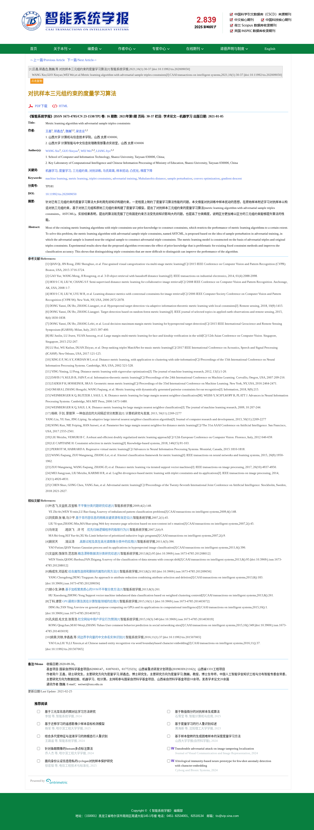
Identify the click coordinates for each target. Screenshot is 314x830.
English (270, 49)
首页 (33, 49)
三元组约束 (80, 170)
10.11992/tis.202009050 (61, 194)
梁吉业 (80, 131)
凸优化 (134, 170)
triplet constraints (100, 178)
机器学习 (51, 170)
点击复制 (36, 81)
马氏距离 (109, 170)
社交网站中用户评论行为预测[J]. (99, 619)
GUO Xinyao (70, 151)
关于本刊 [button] (60, 49)
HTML (63, 106)
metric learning (78, 178)
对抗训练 (95, 170)
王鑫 (48, 131)
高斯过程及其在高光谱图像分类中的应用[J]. (108, 541)
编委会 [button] (93, 49)
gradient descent (231, 178)
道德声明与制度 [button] (232, 49)
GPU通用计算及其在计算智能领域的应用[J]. (91, 601)
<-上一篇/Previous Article (47, 60)
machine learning (56, 178)
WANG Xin (53, 151)
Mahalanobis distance (152, 178)
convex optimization (207, 178)
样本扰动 (122, 170)
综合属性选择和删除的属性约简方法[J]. (94, 571)
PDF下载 (41, 106)
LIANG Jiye (103, 151)
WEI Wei (86, 151)
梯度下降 (146, 170)
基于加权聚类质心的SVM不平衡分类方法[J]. (94, 589)
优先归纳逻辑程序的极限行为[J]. (108, 529)
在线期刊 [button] (193, 49)
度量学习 (65, 170)
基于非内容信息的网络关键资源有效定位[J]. (104, 517)
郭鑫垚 (58, 131)
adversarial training (125, 178)
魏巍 (68, 131)
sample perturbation (179, 178)
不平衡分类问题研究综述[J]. (96, 505)
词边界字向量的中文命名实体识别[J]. (101, 637)
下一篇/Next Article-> (82, 60)
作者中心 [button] (125, 49)
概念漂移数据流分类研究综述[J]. (99, 553)
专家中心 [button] (159, 49)
